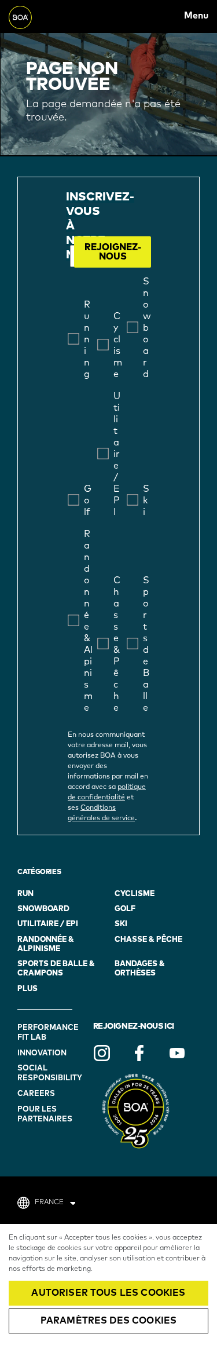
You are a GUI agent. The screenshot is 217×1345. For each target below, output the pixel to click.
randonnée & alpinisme (45, 944)
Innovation (42, 1053)
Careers (36, 1094)
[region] (108, 1284)
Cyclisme (135, 894)
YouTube (177, 1053)
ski (121, 924)
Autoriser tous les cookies (108, 1293)
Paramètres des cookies (109, 1320)
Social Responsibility (46, 1073)
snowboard (43, 909)
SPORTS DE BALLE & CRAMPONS (56, 968)
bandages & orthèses (140, 968)
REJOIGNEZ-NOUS (112, 252)
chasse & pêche (148, 940)
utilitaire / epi (47, 924)
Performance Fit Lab (46, 1032)
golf (125, 909)
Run (25, 894)
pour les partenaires (44, 1114)
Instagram (102, 1053)
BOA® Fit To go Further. (34, 16)
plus (27, 989)
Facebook (139, 1053)
